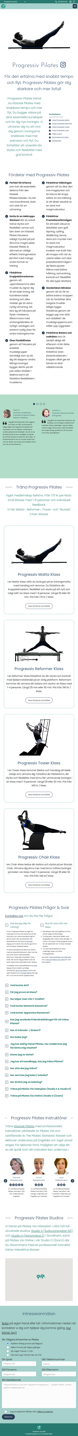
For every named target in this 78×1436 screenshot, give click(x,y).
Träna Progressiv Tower (61, 127)
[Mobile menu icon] (75, 6)
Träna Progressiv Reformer (62, 123)
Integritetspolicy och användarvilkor (39, 1434)
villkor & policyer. (45, 1411)
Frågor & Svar (57, 134)
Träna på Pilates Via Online (55, 960)
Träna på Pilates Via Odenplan (60, 957)
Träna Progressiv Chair (60, 130)
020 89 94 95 (62, 2)
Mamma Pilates (21, 970)
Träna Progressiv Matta (60, 120)
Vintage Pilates (25, 973)
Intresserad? (56, 141)
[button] (14, 1)
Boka (5, 1323)
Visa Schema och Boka (60, 137)
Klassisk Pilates (24, 1126)
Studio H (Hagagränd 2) (27, 1236)
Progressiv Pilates (36, 65)
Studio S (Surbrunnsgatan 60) (52, 1231)
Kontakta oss (14, 916)
